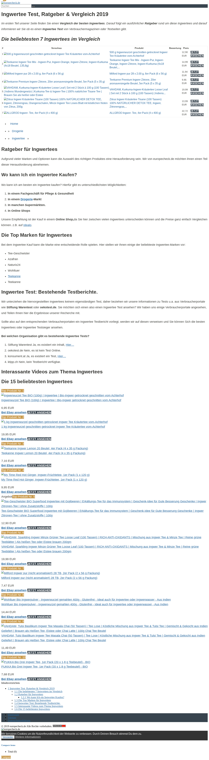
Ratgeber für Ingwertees (28, 694)
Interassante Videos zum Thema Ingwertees (38, 706)
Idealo (27, 225)
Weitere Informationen (28, 736)
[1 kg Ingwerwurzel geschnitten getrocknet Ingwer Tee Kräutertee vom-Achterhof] (54, 422)
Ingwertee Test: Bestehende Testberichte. (37, 703)
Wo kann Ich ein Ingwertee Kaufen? (42, 697)
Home (14, 123)
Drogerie (17, 131)
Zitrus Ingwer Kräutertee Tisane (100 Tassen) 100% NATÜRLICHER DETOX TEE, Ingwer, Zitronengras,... (135, 103)
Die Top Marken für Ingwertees (32, 700)
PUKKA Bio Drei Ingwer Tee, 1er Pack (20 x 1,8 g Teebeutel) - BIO (44, 666)
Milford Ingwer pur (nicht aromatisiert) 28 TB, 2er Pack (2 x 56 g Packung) (49, 578)
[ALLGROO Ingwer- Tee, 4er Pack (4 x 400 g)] (31, 112)
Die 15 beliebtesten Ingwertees (32, 709)
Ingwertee (18, 138)
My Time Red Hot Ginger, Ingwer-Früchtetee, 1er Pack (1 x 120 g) (44, 479)
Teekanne (14, 276)
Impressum (13, 714)
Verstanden (8, 737)
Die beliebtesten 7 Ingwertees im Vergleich (38, 691)
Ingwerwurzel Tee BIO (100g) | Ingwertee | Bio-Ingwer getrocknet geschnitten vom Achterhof (61, 400)
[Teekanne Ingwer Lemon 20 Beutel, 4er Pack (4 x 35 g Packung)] (44, 448)
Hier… (70, 344)
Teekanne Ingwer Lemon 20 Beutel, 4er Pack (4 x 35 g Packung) (43, 453)
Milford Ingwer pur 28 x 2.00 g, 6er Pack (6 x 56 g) (138, 73)
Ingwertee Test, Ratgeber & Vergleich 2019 (31, 688)
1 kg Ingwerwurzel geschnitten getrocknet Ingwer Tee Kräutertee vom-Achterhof (53, 426)
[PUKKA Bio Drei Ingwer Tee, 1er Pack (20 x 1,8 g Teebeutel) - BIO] (45, 662)
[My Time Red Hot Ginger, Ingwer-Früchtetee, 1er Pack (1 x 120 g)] (45, 475)
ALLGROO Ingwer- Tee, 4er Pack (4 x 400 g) (135, 112)
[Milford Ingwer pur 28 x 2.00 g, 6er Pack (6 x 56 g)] (34, 73)
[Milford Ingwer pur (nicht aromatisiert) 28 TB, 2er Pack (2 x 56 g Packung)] (50, 573)
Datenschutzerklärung (19, 720)
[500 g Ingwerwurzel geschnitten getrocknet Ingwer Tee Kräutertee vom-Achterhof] (52, 54)
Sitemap (12, 717)
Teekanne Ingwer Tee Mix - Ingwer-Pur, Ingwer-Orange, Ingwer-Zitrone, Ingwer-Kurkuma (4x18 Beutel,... (137, 64)
